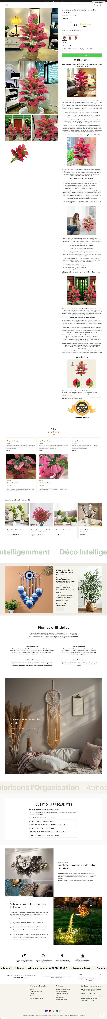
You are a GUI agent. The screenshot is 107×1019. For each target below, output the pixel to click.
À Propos (32, 993)
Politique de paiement (61, 999)
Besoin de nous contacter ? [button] (91, 986)
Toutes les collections (36, 991)
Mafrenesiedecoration (29, 1015)
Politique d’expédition (74, 1015)
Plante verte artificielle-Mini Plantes (64, 530)
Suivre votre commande (36, 998)
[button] (39, 5)
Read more (8, 450)
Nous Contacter (34, 996)
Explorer (60, 609)
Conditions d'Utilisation (62, 993)
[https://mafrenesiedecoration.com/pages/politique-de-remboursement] (82, 407)
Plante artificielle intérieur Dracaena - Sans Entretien (16, 530)
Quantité (64, 42)
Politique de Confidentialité (63, 989)
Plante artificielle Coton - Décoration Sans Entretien (89, 530)
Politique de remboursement (41, 1015)
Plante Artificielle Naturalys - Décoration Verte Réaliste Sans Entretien (41, 530)
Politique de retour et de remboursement (62, 996)
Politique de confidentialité (53, 1015)
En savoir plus (16, 733)
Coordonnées (82, 1015)
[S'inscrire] (100, 974)
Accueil (32, 989)
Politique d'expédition (61, 991)
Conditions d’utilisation (64, 1015)
